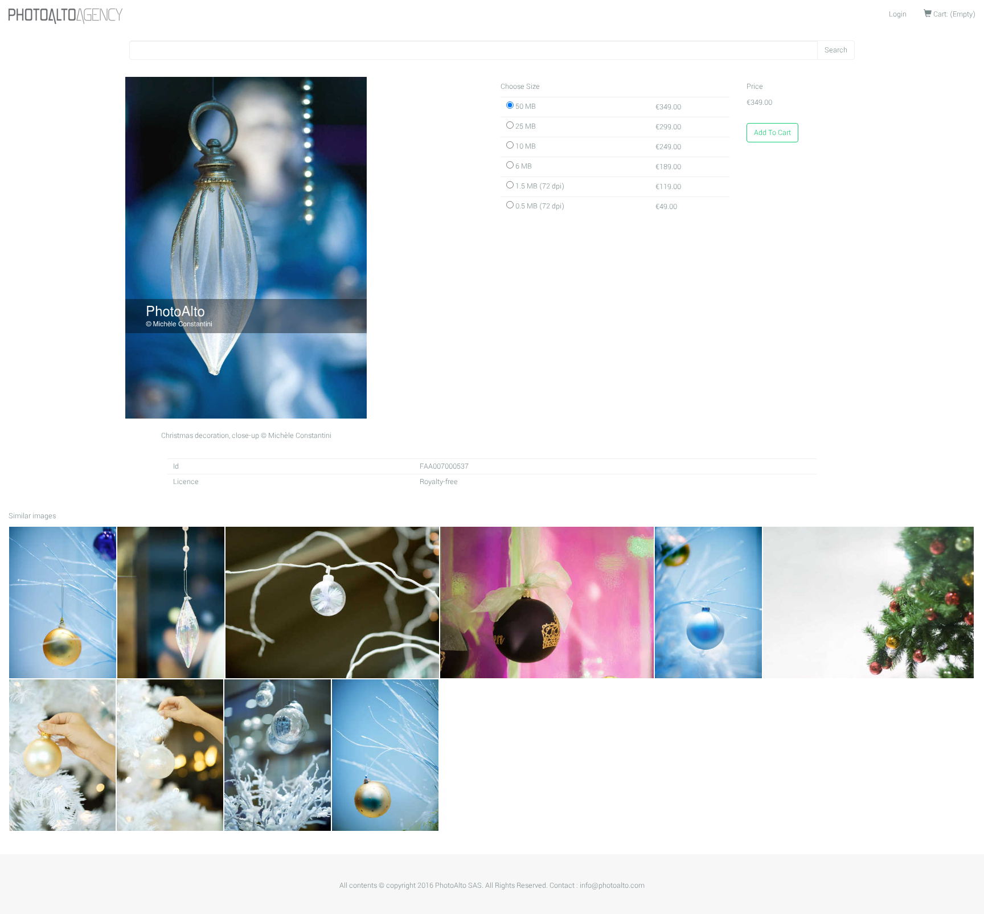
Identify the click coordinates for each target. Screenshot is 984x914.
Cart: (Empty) (953, 14)
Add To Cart (772, 133)
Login (898, 14)
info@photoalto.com (612, 885)
